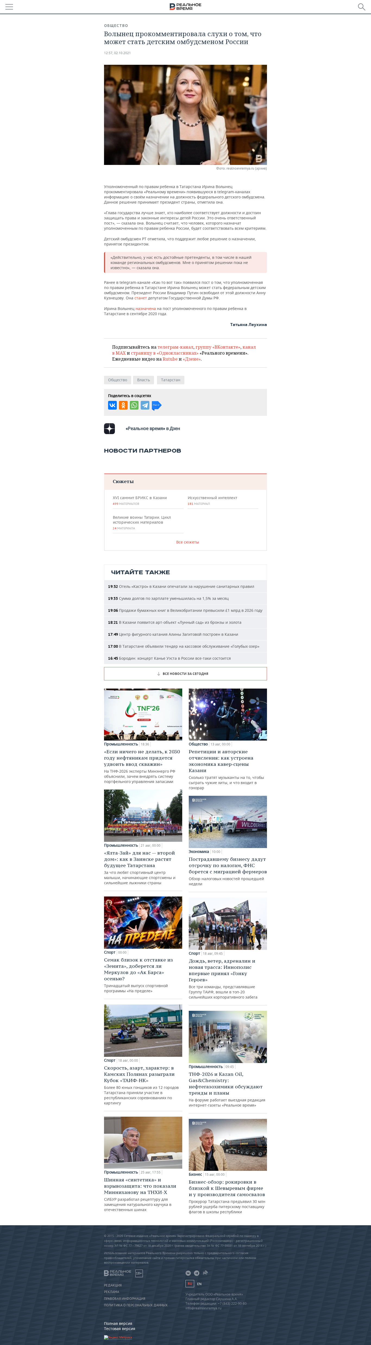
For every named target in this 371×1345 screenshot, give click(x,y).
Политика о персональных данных (136, 1305)
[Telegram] (145, 405)
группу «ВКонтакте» (218, 347)
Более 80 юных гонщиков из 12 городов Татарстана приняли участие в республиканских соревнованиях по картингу (141, 1085)
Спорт (109, 952)
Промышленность (121, 744)
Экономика (199, 851)
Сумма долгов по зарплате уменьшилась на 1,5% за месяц (168, 598)
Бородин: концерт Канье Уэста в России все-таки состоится (169, 658)
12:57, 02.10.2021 (117, 53)
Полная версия (118, 1323)
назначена (146, 308)
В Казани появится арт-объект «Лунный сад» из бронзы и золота (174, 622)
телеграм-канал (175, 347)
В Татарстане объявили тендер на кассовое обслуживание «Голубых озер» (183, 646)
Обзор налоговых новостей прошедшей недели (228, 871)
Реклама (111, 1292)
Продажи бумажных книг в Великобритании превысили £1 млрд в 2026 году (185, 610)
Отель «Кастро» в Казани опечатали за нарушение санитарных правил (181, 586)
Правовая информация (124, 1299)
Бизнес (195, 1174)
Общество (116, 25)
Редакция (113, 1285)
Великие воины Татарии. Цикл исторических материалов (142, 522)
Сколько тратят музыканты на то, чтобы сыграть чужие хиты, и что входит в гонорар (226, 769)
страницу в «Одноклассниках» (165, 353)
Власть (143, 379)
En (199, 1284)
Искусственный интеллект (212, 500)
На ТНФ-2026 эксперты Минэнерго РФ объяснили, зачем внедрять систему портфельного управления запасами (142, 766)
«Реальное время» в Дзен (153, 428)
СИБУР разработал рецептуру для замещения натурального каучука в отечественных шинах (140, 1194)
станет (140, 297)
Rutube (170, 359)
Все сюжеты (187, 542)
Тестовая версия (119, 1328)
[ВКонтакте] (112, 405)
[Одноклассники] (123, 405)
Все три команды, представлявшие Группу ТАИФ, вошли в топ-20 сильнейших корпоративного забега (223, 979)
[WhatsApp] (134, 405)
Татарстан (170, 379)
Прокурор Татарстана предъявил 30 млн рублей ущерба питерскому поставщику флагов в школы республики (227, 1196)
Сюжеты (123, 481)
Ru (190, 1284)
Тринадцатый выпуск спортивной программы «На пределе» (138, 975)
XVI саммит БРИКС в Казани (140, 500)
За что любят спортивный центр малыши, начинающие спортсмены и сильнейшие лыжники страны (139, 867)
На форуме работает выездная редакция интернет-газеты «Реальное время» (227, 1089)
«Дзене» (192, 359)
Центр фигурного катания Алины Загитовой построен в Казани (173, 634)
